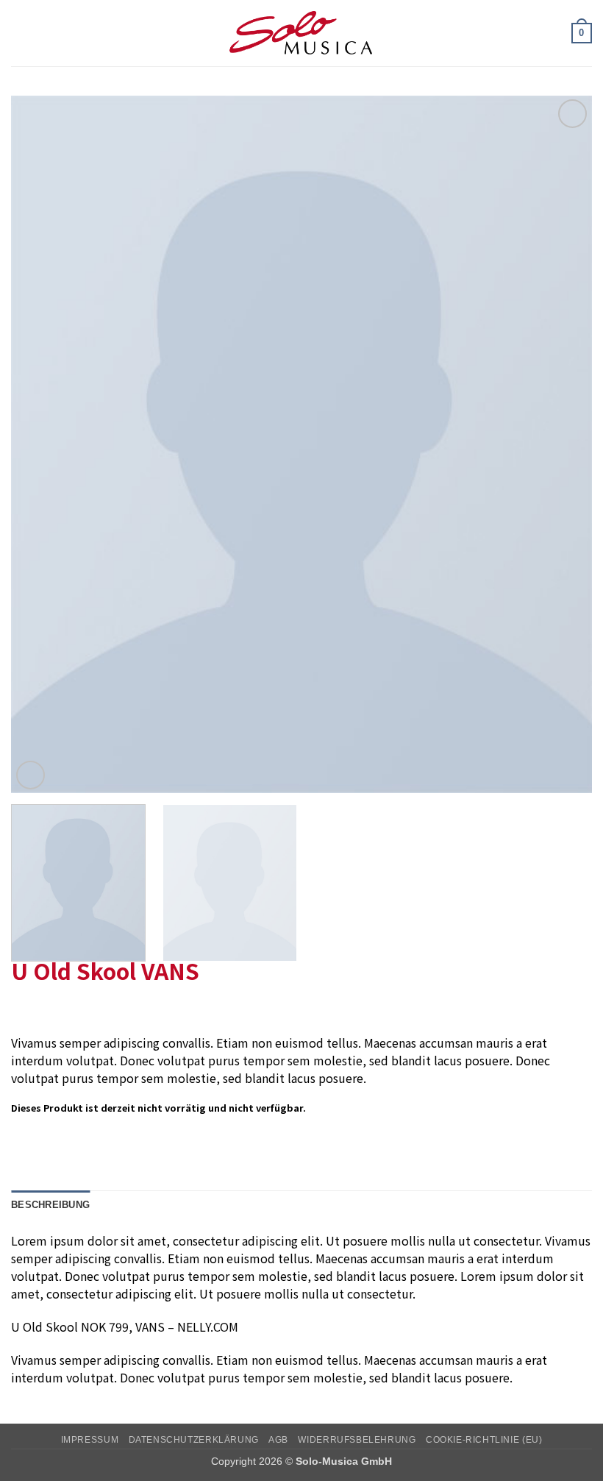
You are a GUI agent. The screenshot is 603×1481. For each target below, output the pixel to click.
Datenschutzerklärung (194, 1440)
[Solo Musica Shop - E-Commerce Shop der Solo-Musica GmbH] (301, 33)
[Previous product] (53, 1009)
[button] (20, 33)
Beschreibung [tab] (50, 1204)
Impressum (90, 1440)
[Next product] (24, 1009)
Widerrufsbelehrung (356, 1440)
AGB (278, 1440)
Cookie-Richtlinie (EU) (484, 1440)
